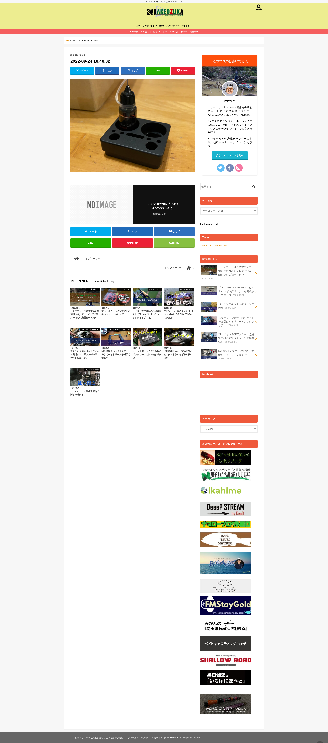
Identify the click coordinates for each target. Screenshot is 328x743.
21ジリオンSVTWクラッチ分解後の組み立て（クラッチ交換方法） (236, 338)
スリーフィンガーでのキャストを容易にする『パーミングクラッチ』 (236, 321)
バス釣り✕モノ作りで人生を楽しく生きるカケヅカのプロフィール (103, 737)
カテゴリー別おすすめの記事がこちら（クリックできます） (164, 25)
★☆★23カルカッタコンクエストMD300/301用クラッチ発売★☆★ (165, 31)
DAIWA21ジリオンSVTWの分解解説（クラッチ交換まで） (236, 355)
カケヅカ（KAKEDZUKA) (166, 737)
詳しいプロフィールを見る (229, 155)
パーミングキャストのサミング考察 (236, 306)
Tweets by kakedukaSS (213, 245)
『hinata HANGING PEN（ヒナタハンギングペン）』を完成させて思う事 (236, 291)
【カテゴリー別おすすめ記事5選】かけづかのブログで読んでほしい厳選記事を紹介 (228, 273)
